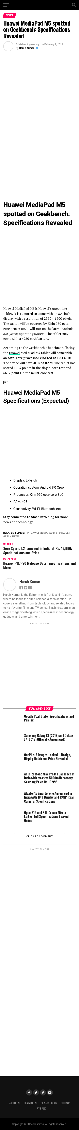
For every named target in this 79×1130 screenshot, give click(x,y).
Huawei (14, 353)
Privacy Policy (49, 1103)
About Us (14, 1103)
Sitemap (65, 1103)
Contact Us (30, 1103)
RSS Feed (41, 1108)
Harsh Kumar (26, 48)
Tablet (65, 533)
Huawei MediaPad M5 (43, 533)
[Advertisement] (39, 168)
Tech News (12, 536)
